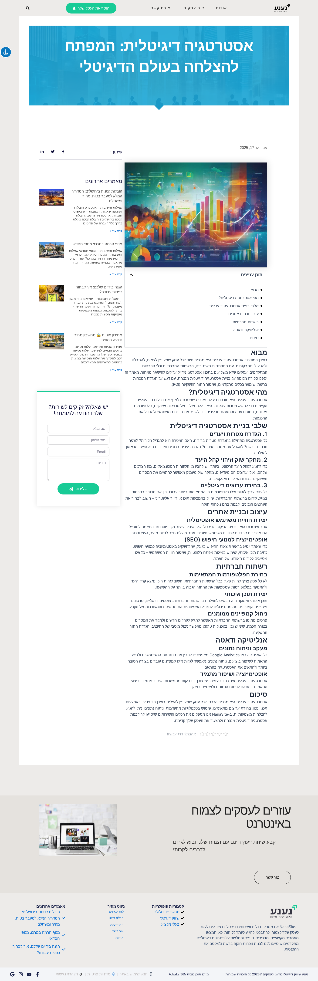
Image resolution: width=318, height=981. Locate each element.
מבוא (254, 290)
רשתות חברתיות (246, 322)
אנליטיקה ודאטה (246, 330)
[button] (27, 8)
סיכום (254, 337)
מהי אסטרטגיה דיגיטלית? (239, 297)
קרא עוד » (115, 231)
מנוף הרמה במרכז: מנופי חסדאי (97, 244)
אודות (221, 8)
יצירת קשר (161, 8)
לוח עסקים (193, 8)
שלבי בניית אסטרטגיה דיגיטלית (234, 306)
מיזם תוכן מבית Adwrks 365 (189, 974)
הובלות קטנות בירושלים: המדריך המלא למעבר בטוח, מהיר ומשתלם (97, 196)
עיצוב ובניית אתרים (243, 313)
